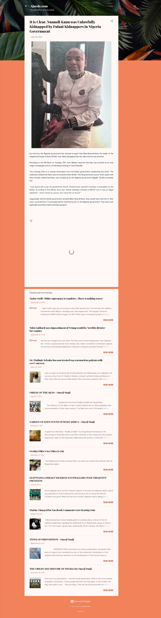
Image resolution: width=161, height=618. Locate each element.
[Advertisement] (128, 53)
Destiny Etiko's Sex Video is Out (47, 451)
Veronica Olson (86, 606)
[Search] (134, 7)
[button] (111, 21)
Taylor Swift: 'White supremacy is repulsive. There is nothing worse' (66, 298)
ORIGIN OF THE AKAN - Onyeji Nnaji (50, 392)
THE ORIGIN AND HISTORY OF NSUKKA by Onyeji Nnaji (61, 568)
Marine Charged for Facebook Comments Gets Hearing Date (62, 510)
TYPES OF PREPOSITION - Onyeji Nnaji (52, 539)
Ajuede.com (39, 6)
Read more (108, 320)
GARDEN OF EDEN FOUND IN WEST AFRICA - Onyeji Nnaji (62, 421)
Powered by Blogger (82, 601)
